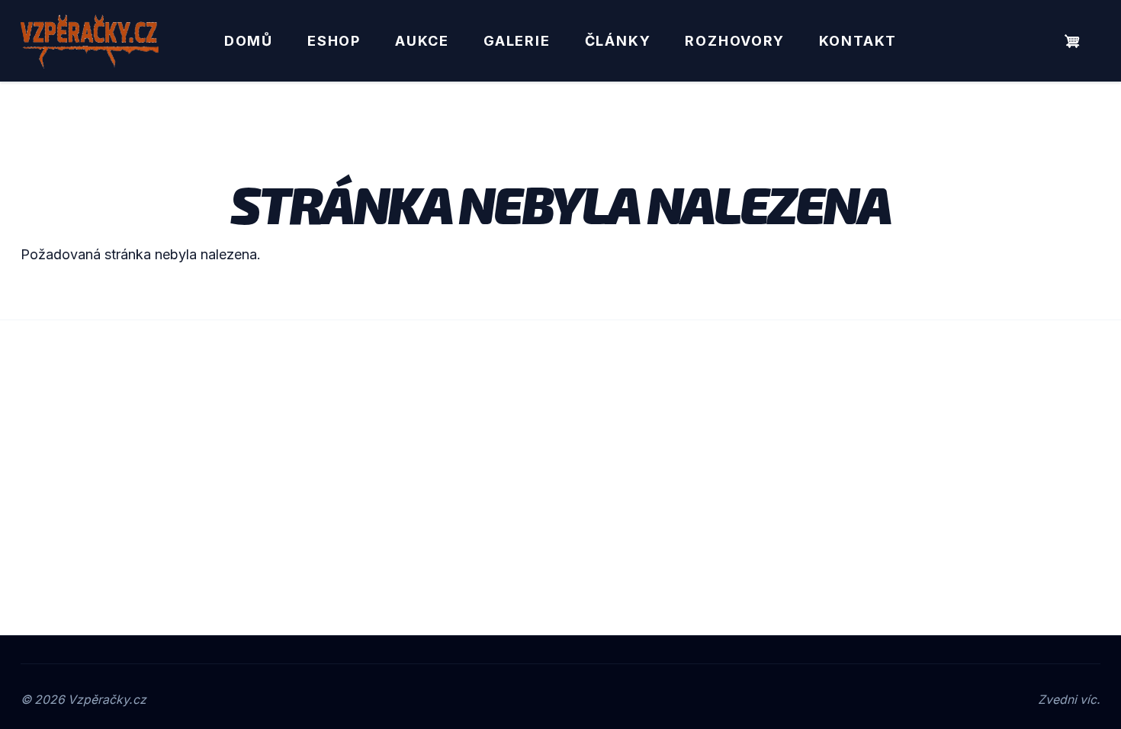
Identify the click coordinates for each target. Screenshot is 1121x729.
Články (618, 41)
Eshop (334, 41)
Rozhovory (734, 41)
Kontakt (858, 41)
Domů (248, 41)
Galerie (517, 41)
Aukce (422, 41)
